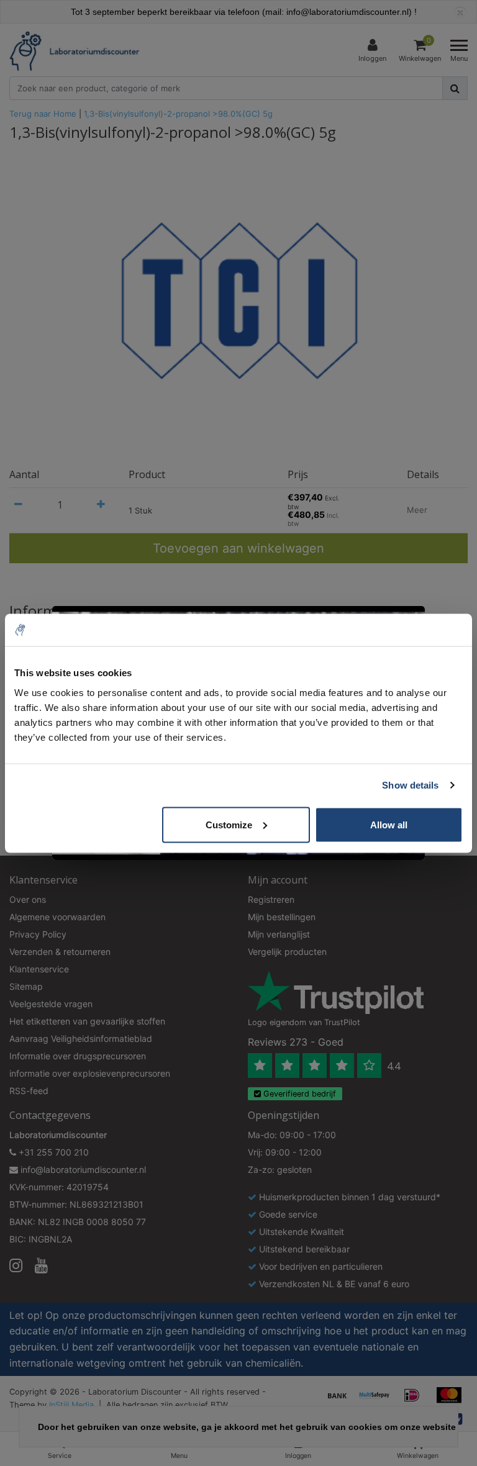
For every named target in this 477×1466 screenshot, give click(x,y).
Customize (229, 824)
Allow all (388, 824)
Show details (410, 785)
